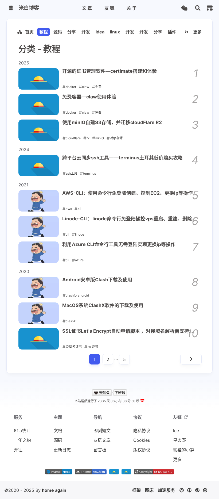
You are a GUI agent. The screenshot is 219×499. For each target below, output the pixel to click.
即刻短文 (102, 430)
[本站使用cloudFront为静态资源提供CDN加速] (114, 472)
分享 (71, 31)
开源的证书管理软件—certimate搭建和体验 (109, 71)
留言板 (99, 449)
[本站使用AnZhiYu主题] (91, 472)
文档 (58, 430)
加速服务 (166, 490)
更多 (197, 31)
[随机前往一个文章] (184, 8)
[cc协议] (194, 490)
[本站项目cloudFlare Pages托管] (126, 472)
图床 (149, 490)
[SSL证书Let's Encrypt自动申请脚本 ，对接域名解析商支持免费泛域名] (38, 339)
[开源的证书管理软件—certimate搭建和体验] (38, 79)
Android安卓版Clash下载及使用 (97, 279)
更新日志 (62, 449)
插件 (172, 31)
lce (176, 430)
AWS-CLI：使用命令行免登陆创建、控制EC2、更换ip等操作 (127, 193)
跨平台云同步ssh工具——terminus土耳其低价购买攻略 (122, 157)
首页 (29, 31)
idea (100, 31)
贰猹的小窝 (183, 449)
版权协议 (141, 449)
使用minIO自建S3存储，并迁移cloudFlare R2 (112, 122)
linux (115, 31)
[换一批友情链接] (186, 417)
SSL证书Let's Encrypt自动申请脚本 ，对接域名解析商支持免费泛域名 (128, 331)
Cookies (141, 440)
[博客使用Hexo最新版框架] (58, 472)
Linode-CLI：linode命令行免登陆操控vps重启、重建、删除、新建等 (129, 219)
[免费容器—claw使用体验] (38, 104)
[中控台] (210, 8)
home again (54, 490)
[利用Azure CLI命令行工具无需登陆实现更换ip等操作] (38, 252)
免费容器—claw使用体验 (89, 96)
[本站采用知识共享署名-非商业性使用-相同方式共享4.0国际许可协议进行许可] (154, 472)
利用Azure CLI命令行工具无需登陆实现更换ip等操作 (118, 244)
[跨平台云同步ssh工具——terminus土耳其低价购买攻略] (38, 165)
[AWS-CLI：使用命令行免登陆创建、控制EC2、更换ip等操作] (38, 201)
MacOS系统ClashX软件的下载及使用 (102, 305)
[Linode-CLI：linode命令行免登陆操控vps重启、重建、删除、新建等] (38, 226)
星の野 (179, 440)
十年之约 (22, 440)
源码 (57, 31)
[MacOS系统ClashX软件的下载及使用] (38, 313)
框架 (136, 490)
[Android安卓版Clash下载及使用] (38, 287)
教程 (43, 31)
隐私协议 (141, 430)
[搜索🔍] (197, 8)
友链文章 (102, 440)
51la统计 (22, 430)
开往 (18, 449)
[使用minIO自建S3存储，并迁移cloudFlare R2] (38, 130)
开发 (85, 31)
